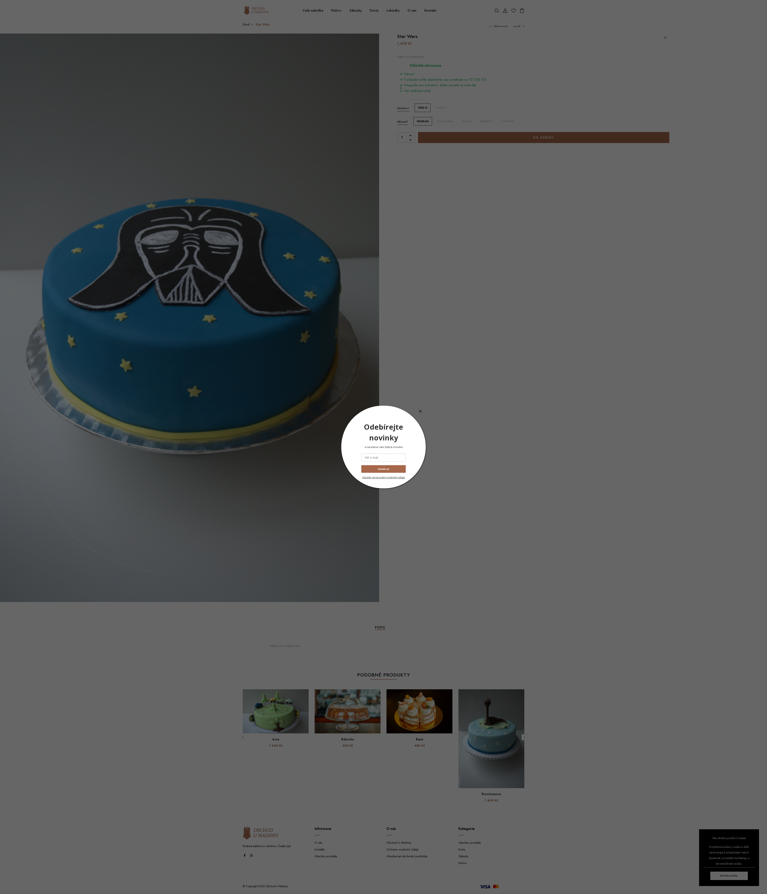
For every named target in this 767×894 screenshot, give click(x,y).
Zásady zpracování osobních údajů (383, 477)
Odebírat (383, 469)
